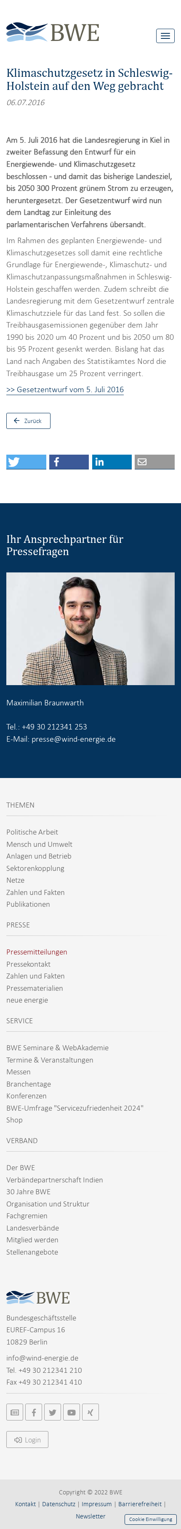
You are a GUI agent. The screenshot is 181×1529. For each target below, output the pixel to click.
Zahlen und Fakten (35, 892)
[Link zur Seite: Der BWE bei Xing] (90, 1412)
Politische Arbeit (32, 832)
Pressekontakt (28, 964)
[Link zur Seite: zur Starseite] (52, 25)
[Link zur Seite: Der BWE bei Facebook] (33, 1412)
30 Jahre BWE (28, 1191)
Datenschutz (58, 1504)
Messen (18, 1071)
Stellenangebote (32, 1252)
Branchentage (28, 1084)
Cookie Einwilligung (150, 1519)
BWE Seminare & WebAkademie (57, 1047)
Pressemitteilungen (36, 952)
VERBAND (22, 1140)
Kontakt (25, 1504)
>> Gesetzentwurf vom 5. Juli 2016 (65, 389)
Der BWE (20, 1167)
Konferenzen (26, 1096)
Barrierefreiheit (140, 1504)
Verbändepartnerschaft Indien (54, 1180)
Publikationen (28, 904)
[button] (26, 462)
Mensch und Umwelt (39, 844)
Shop (14, 1120)
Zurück (33, 421)
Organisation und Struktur (48, 1204)
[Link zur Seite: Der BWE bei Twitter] (52, 1412)
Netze (15, 880)
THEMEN (20, 805)
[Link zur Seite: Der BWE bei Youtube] (71, 1412)
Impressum (97, 1504)
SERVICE (19, 1020)
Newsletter (91, 1516)
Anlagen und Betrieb (39, 856)
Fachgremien (27, 1215)
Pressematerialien (34, 988)
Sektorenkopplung (35, 868)
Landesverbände (32, 1228)
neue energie (27, 1000)
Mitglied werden (32, 1239)
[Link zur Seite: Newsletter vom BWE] (14, 1412)
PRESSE (18, 925)
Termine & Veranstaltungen (49, 1060)
